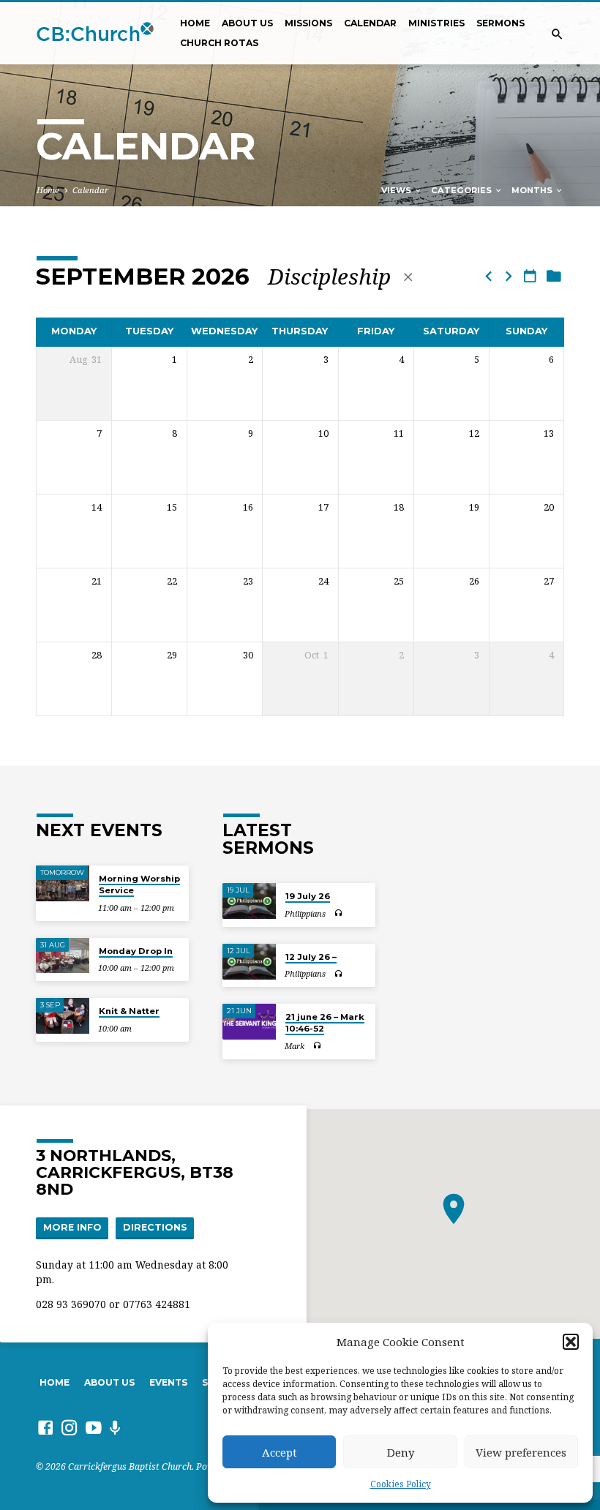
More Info (72, 1227)
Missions (308, 23)
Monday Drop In (136, 951)
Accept (279, 1452)
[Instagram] (69, 1427)
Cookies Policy (400, 1484)
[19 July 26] (249, 901)
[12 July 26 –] (249, 962)
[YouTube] (93, 1427)
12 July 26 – (311, 957)
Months (533, 190)
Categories (462, 190)
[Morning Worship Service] (62, 883)
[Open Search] (557, 34)
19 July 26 (307, 896)
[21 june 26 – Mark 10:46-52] (249, 1022)
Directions (155, 1227)
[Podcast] (115, 1428)
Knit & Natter (129, 1011)
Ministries (436, 23)
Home (195, 23)
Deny (400, 1452)
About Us (247, 23)
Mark (294, 1045)
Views (397, 190)
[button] (570, 1341)
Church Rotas (219, 42)
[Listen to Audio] (338, 913)
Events (168, 1382)
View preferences (521, 1452)
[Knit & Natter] (62, 1016)
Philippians (305, 913)
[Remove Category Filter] (408, 277)
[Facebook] (45, 1427)
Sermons (500, 23)
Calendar (370, 23)
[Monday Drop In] (62, 956)
